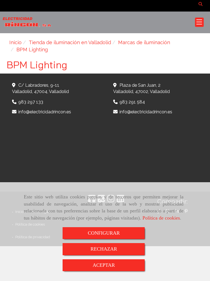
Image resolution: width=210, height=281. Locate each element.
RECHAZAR (104, 249)
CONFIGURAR (104, 233)
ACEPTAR (104, 265)
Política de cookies (161, 218)
